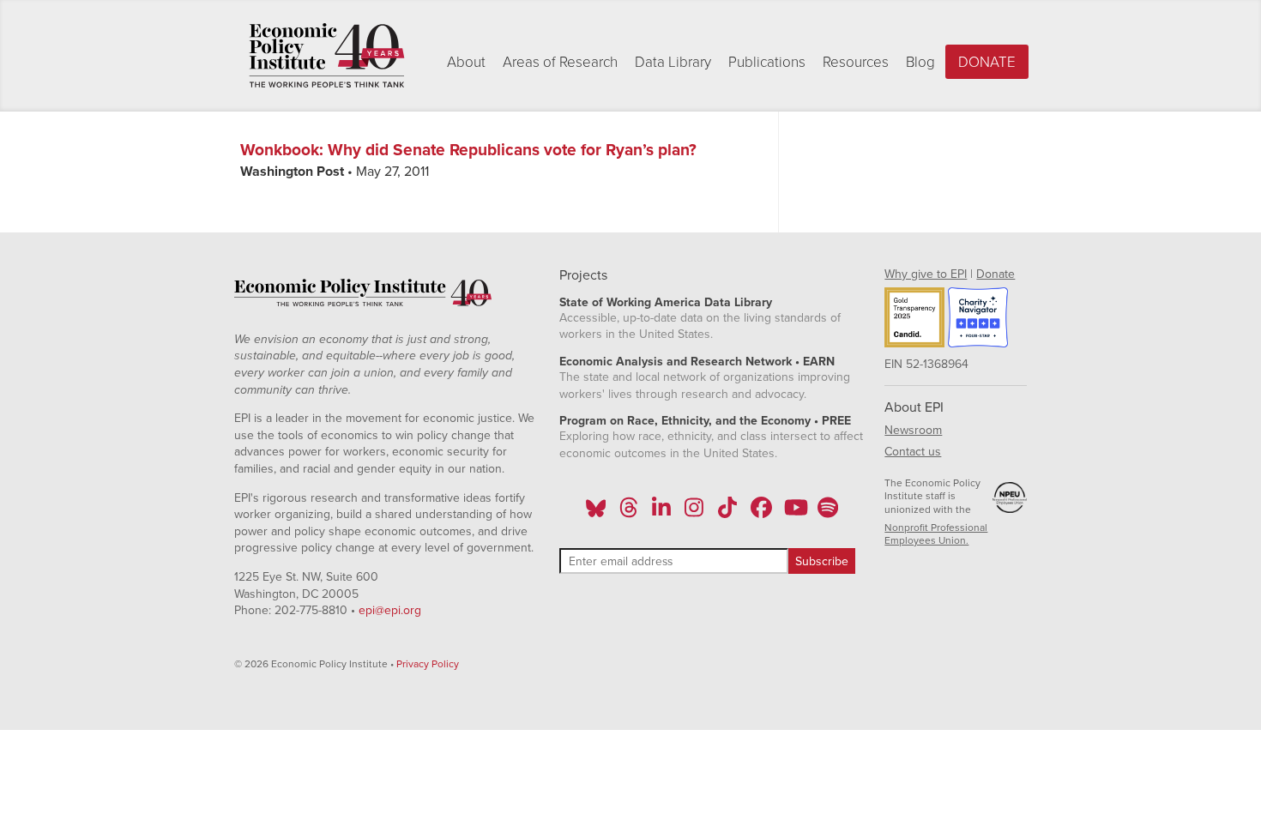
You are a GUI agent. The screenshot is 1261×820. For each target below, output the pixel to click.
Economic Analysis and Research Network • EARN (697, 361)
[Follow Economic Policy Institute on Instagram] (694, 512)
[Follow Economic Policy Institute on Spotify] (827, 512)
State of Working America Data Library (665, 302)
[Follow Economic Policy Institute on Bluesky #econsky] (596, 512)
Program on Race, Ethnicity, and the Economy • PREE (705, 420)
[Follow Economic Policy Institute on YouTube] (794, 512)
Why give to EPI (925, 274)
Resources (856, 62)
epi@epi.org (390, 610)
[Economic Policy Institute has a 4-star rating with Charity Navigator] (978, 320)
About (466, 62)
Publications (766, 62)
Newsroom (913, 430)
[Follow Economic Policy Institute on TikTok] (727, 512)
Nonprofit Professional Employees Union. (935, 534)
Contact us (912, 451)
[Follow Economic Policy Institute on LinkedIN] (661, 512)
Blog (920, 62)
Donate (987, 62)
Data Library (673, 62)
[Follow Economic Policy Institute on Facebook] (760, 512)
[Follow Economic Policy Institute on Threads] (628, 512)
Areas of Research (560, 62)
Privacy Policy (427, 664)
